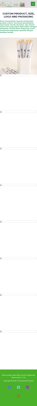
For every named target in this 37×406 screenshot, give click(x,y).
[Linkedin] (27, 387)
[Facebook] (18, 387)
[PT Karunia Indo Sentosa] (4, 3)
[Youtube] (18, 396)
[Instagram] (9, 387)
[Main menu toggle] (33, 4)
